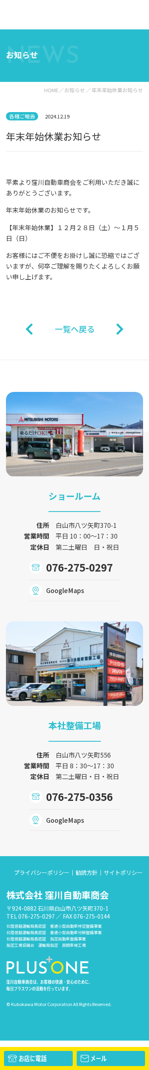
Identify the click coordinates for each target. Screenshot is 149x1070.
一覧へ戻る (75, 329)
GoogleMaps (65, 590)
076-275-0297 (79, 567)
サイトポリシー (123, 872)
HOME (51, 90)
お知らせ (74, 90)
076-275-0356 (79, 796)
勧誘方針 (86, 872)
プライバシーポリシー (42, 872)
